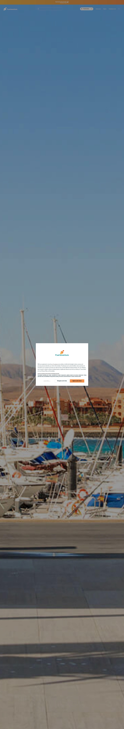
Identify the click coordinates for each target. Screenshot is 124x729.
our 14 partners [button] (54, 364)
